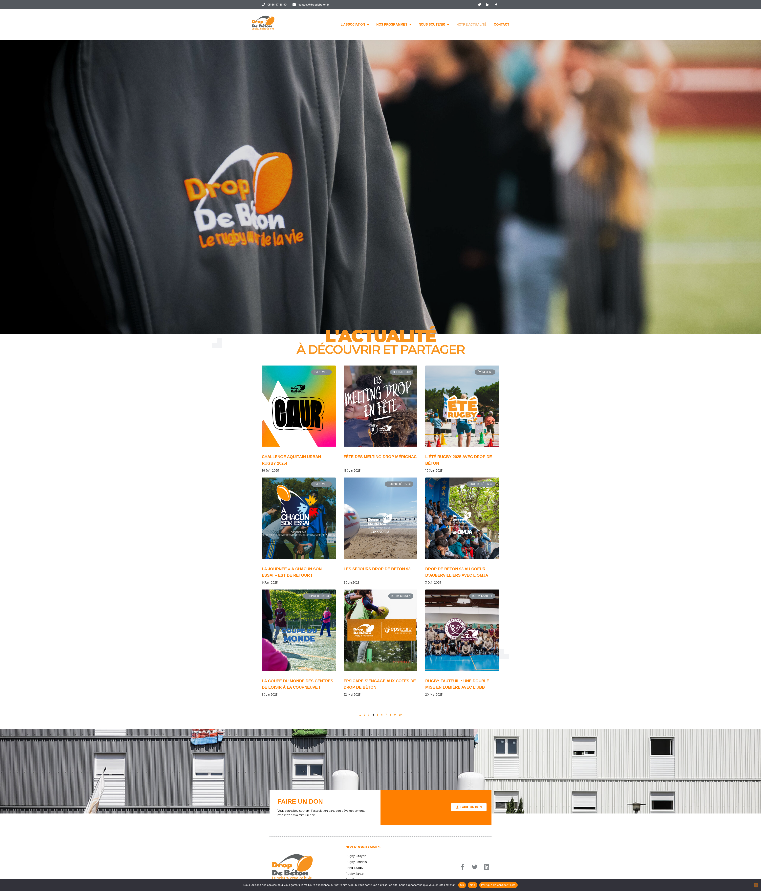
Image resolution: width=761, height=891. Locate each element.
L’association (353, 24)
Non (472, 884)
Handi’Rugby (354, 868)
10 (400, 714)
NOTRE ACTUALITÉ (471, 24)
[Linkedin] (486, 867)
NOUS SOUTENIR (432, 24)
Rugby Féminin (356, 862)
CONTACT (501, 24)
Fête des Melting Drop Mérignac (380, 457)
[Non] (756, 885)
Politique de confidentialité (498, 884)
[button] (469, 807)
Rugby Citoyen (355, 856)
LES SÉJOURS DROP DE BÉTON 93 (377, 569)
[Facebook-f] (463, 867)
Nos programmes (391, 24)
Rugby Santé (354, 874)
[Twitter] (475, 867)
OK (462, 884)
